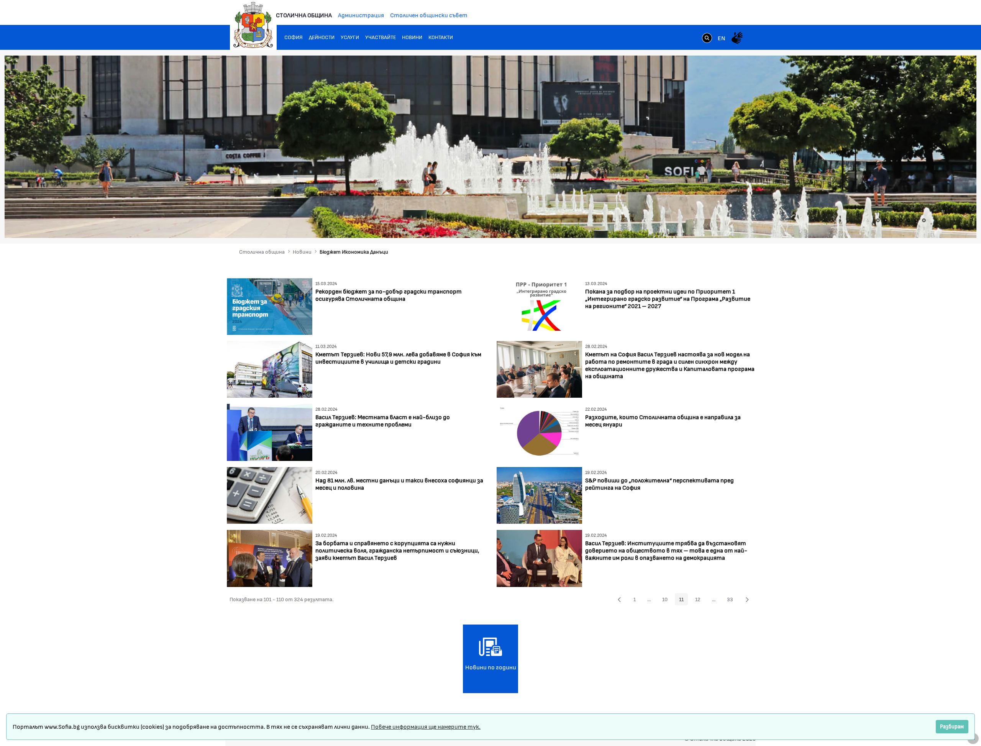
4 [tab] (901, 220)
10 (667, 600)
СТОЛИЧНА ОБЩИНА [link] (304, 14)
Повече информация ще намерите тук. (426, 726)
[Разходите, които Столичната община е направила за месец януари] (539, 431)
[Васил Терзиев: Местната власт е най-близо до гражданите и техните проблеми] (269, 431)
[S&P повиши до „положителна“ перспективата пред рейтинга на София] (539, 494)
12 (700, 600)
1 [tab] (878, 220)
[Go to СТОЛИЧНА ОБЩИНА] (253, 25)
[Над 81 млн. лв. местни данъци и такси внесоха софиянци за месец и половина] (269, 494)
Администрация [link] (361, 14)
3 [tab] (893, 220)
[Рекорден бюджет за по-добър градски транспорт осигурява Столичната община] (269, 305)
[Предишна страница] (619, 599)
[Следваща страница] (747, 599)
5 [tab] (908, 220)
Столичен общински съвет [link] (429, 14)
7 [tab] (924, 220)
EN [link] (721, 37)
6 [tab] (916, 220)
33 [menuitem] (732, 600)
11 (683, 600)
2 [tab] (885, 220)
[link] (707, 38)
